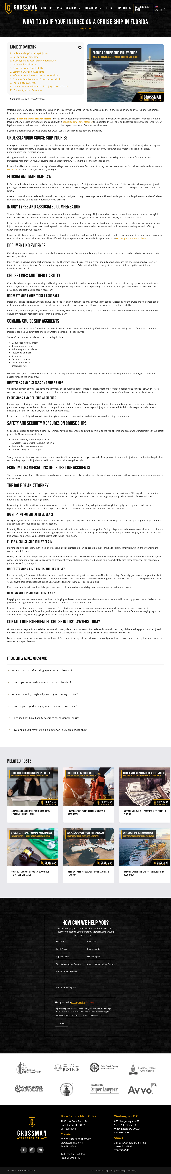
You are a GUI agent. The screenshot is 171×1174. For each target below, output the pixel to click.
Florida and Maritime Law (25, 56)
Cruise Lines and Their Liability (28, 68)
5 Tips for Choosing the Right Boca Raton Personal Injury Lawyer (30, 813)
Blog (109, 8)
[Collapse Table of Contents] (79, 47)
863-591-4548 (68, 1146)
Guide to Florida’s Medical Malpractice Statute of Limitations (30, 873)
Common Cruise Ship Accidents (28, 71)
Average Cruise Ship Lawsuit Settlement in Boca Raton (144, 873)
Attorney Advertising (116, 1170)
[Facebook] (23, 1150)
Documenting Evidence (24, 64)
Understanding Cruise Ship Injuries (30, 53)
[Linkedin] (40, 1150)
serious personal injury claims (131, 238)
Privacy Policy (101, 1170)
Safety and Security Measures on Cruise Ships (35, 75)
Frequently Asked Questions (28, 90)
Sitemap (91, 1170)
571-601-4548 (121, 1132)
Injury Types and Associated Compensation (34, 60)
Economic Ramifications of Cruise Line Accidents (37, 79)
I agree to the (75, 1002)
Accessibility (131, 1170)
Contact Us (124, 8)
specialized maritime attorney (78, 121)
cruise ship (12, 169)
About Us (46, 8)
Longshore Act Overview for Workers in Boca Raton (87, 813)
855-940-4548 (78, 1153)
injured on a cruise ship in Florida (33, 118)
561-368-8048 (68, 1128)
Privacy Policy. (78, 1002)
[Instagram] (32, 1150)
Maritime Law (85, 28)
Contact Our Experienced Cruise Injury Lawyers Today (41, 86)
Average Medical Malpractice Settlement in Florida (145, 813)
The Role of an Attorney (24, 82)
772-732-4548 (121, 1150)
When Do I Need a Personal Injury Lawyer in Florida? (88, 873)
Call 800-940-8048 (142, 8)
